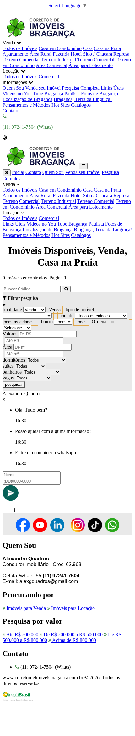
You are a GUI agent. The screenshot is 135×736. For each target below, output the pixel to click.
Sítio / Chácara (97, 54)
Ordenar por (104, 321)
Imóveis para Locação (72, 608)
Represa (121, 54)
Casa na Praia (107, 48)
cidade (67, 315)
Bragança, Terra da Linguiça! (83, 99)
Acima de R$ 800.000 (73, 640)
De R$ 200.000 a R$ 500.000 (72, 634)
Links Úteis (112, 88)
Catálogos (81, 105)
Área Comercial (51, 65)
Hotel (76, 54)
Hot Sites (60, 105)
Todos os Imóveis (20, 48)
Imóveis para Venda (25, 608)
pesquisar (14, 384)
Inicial (18, 172)
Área (7, 347)
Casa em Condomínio (60, 48)
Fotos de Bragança (99, 93)
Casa (88, 48)
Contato (10, 110)
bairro (47, 321)
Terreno (10, 59)
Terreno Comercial (95, 59)
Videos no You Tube (23, 93)
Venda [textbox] (55, 309)
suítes (8, 365)
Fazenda (61, 54)
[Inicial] (40, 37)
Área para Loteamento (90, 65)
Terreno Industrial (58, 59)
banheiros (12, 371)
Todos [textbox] (81, 321)
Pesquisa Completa (81, 88)
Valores (10, 333)
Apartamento (15, 54)
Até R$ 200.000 (21, 634)
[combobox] (55, 310)
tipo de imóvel (80, 309)
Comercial (29, 59)
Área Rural (40, 54)
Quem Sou (13, 88)
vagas (8, 377)
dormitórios (14, 359)
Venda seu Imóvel (43, 88)
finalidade (12, 309)
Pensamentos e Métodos (26, 105)
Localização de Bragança (27, 99)
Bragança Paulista (62, 93)
